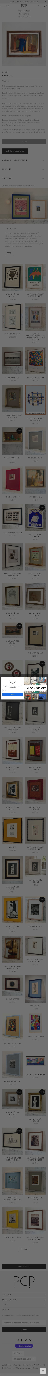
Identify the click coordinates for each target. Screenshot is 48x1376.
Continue (12, 694)
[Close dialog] (45, 678)
